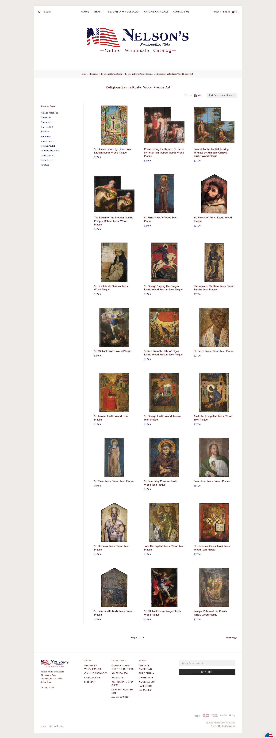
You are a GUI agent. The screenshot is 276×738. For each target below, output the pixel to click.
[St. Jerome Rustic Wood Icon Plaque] (114, 392)
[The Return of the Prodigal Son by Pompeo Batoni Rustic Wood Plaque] (114, 194)
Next (231, 637)
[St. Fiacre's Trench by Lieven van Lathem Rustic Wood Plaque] (114, 125)
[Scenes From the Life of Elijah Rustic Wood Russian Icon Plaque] (164, 327)
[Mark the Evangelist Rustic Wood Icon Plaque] (214, 392)
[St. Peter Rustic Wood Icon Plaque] (214, 327)
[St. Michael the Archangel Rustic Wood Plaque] (164, 587)
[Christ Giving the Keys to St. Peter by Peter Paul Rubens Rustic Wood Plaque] (164, 125)
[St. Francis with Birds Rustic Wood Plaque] (114, 587)
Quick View (114, 140)
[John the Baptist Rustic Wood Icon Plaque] (164, 522)
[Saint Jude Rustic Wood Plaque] (214, 457)
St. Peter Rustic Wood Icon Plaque (214, 351)
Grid (200, 95)
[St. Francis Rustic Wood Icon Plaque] (164, 194)
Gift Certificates (56, 726)
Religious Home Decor (111, 73)
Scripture (45, 164)
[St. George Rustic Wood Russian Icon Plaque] (164, 392)
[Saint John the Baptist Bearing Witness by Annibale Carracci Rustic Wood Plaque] (214, 125)
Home (85, 12)
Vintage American (49, 112)
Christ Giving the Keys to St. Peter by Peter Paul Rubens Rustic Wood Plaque (164, 153)
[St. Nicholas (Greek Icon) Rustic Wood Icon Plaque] (214, 522)
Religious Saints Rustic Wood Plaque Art (174, 73)
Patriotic (45, 131)
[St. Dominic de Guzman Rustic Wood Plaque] (114, 262)
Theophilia (46, 117)
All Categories (120, 697)
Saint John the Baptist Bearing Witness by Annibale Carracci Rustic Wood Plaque (211, 153)
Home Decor (47, 160)
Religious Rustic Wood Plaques (139, 73)
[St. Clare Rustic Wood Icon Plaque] (114, 457)
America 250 (47, 127)
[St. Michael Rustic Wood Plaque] (114, 327)
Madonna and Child (50, 150)
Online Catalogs (156, 12)
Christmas (45, 122)
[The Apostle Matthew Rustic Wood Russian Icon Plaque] (214, 262)
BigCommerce (228, 726)
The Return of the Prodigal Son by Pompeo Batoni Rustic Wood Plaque (113, 221)
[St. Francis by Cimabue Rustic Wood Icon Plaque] (164, 457)
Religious (93, 73)
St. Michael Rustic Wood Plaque (112, 351)
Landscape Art (47, 155)
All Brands (145, 690)
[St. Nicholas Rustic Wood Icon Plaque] (114, 522)
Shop (97, 12)
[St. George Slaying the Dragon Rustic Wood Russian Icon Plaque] (164, 262)
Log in (226, 12)
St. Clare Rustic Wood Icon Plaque (114, 481)
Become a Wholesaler (123, 12)
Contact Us (181, 12)
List (190, 95)
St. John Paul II (48, 145)
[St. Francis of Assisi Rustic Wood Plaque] (214, 194)
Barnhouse (46, 136)
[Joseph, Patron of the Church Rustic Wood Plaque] (214, 587)
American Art (47, 141)
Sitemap (89, 682)
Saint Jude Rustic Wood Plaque (212, 481)
